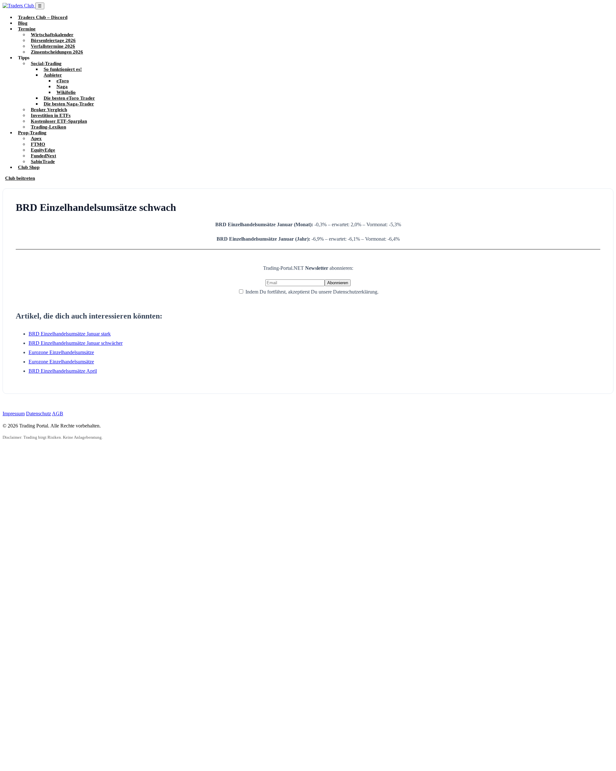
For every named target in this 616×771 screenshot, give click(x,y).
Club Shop (28, 167)
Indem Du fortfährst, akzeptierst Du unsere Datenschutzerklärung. (311, 291)
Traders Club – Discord (42, 17)
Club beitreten (20, 178)
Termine (27, 28)
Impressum (14, 413)
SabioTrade (43, 161)
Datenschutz (38, 413)
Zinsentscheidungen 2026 (57, 51)
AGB (57, 413)
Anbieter (53, 75)
